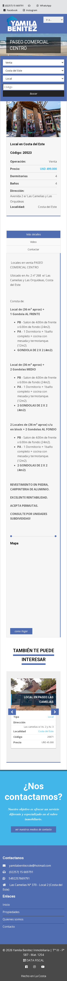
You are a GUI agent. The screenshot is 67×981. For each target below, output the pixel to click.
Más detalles (33, 234)
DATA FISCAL (35, 960)
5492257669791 (19, 878)
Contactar (33, 249)
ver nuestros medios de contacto (33, 829)
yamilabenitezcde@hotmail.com (30, 866)
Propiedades (11, 912)
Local (51, 716)
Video (33, 242)
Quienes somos (13, 919)
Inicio (6, 905)
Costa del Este (46, 731)
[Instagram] (34, 967)
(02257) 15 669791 (14, 5)
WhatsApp (45, 5)
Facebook (12, 10)
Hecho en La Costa (33, 976)
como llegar (21, 631)
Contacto (9, 927)
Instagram (31, 10)
